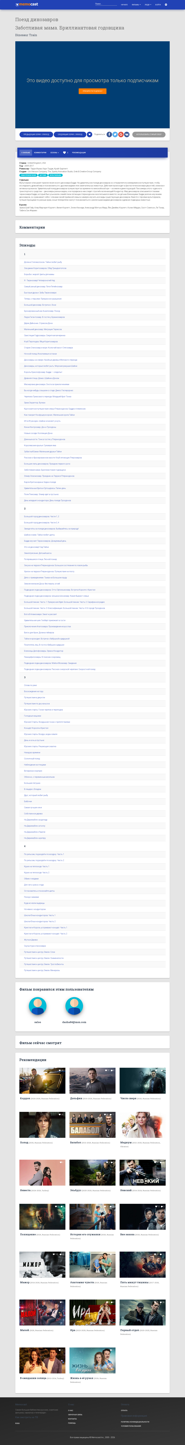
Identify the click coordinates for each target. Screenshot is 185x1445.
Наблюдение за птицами (35, 765)
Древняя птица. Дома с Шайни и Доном (41, 378)
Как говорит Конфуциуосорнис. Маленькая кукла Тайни (49, 415)
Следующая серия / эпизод (70, 134)
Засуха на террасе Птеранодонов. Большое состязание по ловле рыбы (56, 565)
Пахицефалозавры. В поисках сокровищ (42, 657)
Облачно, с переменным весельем (39, 777)
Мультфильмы (55, 175)
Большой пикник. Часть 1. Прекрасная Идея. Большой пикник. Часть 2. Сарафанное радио (64, 602)
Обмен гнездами (31, 879)
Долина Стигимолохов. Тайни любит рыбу (43, 262)
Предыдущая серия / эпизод (36, 134)
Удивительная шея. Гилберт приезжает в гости (44, 620)
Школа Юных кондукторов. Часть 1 (40, 915)
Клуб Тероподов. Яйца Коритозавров (41, 341)
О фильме (25, 153)
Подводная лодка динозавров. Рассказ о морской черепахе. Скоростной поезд (59, 669)
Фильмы (135, 5)
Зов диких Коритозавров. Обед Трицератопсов (45, 268)
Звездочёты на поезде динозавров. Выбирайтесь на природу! (51, 529)
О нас (70, 1410)
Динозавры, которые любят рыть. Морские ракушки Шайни (50, 366)
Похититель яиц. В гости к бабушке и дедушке (44, 645)
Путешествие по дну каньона (37, 704)
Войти (158, 5)
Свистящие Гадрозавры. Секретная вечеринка (44, 335)
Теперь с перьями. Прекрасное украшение (42, 299)
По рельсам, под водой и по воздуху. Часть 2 (44, 860)
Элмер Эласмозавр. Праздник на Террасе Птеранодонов (49, 476)
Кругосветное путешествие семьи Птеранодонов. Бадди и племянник (55, 409)
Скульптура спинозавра (35, 946)
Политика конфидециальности (135, 1422)
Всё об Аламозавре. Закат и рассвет (40, 614)
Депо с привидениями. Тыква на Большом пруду (45, 578)
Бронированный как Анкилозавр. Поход (42, 311)
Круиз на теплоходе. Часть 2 (36, 872)
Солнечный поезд (32, 759)
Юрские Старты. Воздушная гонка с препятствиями (47, 722)
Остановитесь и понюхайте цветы (39, 891)
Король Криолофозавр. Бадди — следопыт (43, 372)
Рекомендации (79, 153)
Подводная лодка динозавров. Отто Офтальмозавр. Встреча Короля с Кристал (59, 590)
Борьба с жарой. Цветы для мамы (39, 274)
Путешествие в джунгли (34, 697)
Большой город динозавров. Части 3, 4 (41, 523)
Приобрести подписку (92, 91)
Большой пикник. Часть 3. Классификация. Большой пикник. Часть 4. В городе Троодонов (64, 608)
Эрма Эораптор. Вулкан (34, 403)
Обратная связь (75, 1415)
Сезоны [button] (53, 153)
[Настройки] (166, 4)
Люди (147, 5)
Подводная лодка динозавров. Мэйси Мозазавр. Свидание (50, 663)
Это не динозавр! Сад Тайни (36, 547)
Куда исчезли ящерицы (34, 903)
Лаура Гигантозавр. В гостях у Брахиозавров (44, 317)
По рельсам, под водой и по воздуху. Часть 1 (44, 854)
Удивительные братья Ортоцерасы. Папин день (45, 488)
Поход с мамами (31, 897)
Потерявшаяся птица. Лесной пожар (40, 559)
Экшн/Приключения (28, 175)
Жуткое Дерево (31, 940)
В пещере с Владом (32, 789)
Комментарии (40, 153)
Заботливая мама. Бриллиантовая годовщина (45, 470)
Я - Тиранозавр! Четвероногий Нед (39, 280)
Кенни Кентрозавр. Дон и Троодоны (40, 427)
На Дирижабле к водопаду (35, 820)
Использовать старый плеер (148, 134)
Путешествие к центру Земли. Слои (39, 952)
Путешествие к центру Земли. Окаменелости (44, 958)
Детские (43, 175)
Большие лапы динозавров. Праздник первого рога (47, 464)
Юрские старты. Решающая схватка (40, 746)
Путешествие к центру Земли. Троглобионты (44, 964)
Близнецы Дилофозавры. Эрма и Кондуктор (43, 651)
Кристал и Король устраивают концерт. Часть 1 (45, 927)
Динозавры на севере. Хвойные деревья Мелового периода (50, 360)
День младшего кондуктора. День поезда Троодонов (47, 500)
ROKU (17, 1423)
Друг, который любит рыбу (36, 795)
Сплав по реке (30, 685)
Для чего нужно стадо (34, 885)
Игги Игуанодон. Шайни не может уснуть (42, 421)
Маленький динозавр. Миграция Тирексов (43, 329)
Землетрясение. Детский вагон (38, 553)
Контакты (72, 1419)
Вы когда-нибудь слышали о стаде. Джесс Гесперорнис (48, 390)
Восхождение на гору (33, 691)
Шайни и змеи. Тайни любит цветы (39, 535)
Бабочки (28, 801)
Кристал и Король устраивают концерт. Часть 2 (45, 934)
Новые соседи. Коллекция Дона (38, 433)
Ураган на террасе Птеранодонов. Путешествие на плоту (49, 571)
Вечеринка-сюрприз (33, 771)
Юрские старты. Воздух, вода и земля (40, 734)
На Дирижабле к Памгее (34, 832)
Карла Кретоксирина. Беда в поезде (40, 482)
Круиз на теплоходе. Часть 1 (36, 866)
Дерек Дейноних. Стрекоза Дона (38, 323)
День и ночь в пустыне (34, 740)
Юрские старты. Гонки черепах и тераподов (43, 710)
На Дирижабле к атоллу (34, 826)
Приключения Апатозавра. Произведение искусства (47, 626)
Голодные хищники (32, 716)
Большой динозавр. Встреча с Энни (40, 305)
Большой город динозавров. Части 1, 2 (41, 516)
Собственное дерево (33, 814)
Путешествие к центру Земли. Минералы (42, 970)
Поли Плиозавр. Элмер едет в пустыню (41, 494)
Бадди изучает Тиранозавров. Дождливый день (45, 541)
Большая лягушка (32, 783)
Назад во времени (32, 752)
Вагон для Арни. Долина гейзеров (39, 633)
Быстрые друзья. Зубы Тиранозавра (40, 293)
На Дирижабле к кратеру (35, 838)
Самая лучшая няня (33, 807)
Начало (124, 5)
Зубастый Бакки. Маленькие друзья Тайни (43, 451)
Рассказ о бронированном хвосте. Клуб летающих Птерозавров (53, 458)
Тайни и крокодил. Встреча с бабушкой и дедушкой (46, 639)
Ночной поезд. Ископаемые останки (40, 354)
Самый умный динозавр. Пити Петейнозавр (43, 286)
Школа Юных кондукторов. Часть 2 (40, 921)
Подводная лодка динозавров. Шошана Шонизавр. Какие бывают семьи (56, 596)
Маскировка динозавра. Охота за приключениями (46, 384)
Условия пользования (131, 1426)
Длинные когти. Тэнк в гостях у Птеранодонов (44, 439)
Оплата (124, 1410)
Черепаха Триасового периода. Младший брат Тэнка (47, 396)
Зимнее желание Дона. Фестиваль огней (42, 584)
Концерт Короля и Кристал (36, 728)
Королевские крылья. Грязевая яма (40, 445)
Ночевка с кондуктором (35, 909)
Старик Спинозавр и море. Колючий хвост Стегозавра (48, 348)
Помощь (72, 1423)
